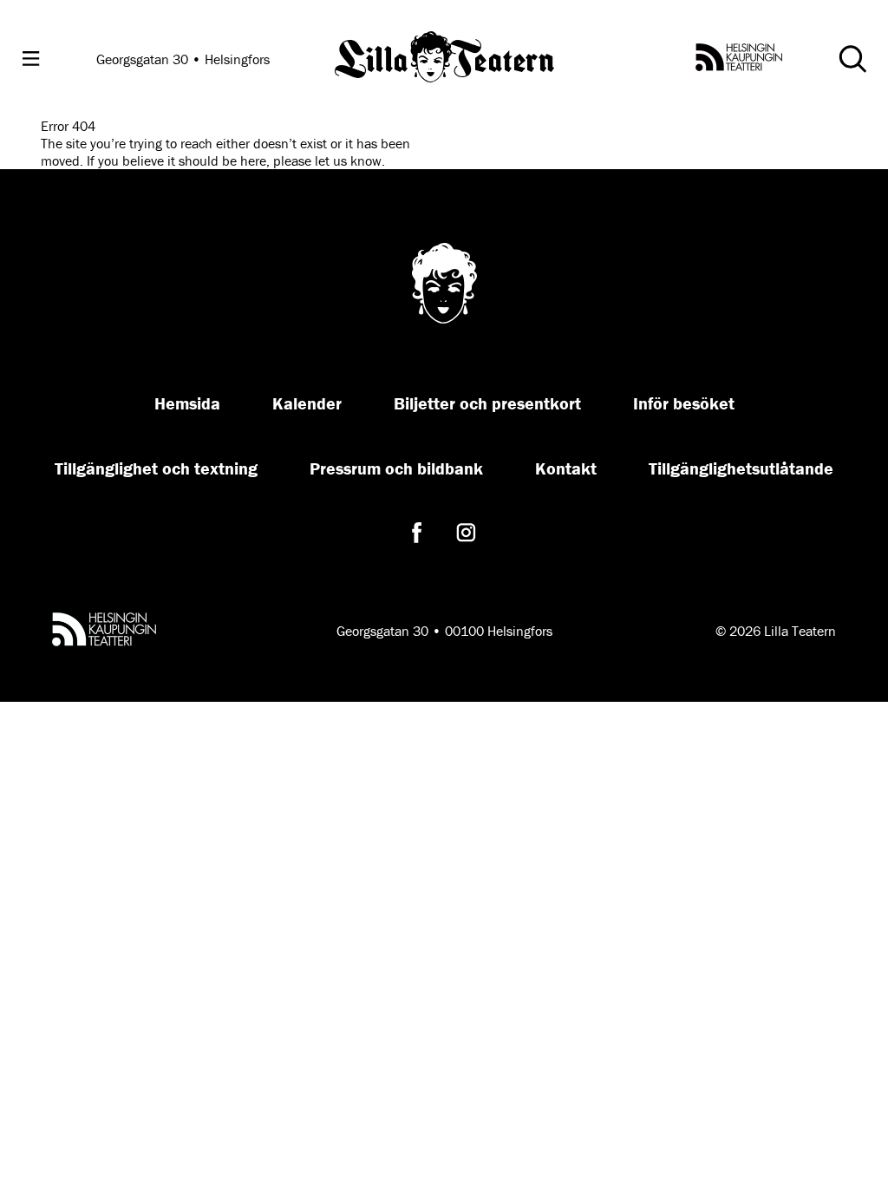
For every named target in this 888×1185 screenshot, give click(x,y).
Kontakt (566, 468)
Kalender (307, 403)
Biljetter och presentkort (487, 403)
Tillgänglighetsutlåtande (741, 468)
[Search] (852, 59)
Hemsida (187, 403)
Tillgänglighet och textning (156, 468)
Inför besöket (684, 403)
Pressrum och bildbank (396, 468)
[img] (444, 58)
